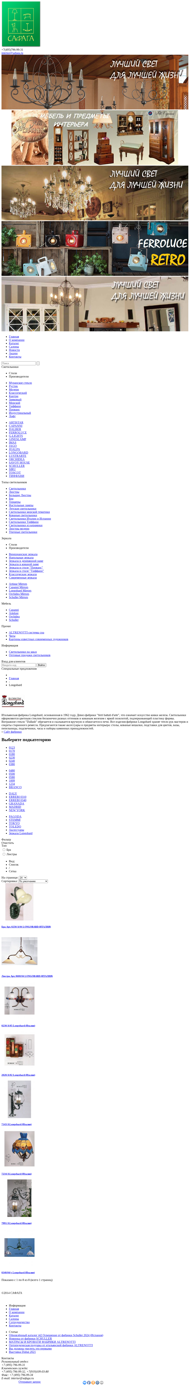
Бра (11, 498)
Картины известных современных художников (38, 639)
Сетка (12, 871)
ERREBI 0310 (17, 796)
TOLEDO (15, 826)
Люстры (14, 491)
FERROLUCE (18, 432)
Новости (14, 350)
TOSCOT (15, 472)
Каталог (14, 343)
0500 (12, 773)
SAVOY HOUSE (19, 462)
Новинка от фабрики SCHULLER (30, 1338)
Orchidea (14, 616)
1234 (12, 783)
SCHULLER (17, 465)
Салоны (14, 346)
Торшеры (15, 501)
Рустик (13, 386)
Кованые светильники (23, 515)
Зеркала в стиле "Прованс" (26, 567)
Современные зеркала (23, 577)
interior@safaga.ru (12, 53)
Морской (14, 402)
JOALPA (14, 449)
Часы (12, 635)
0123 (12, 747)
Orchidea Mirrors (19, 593)
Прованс (14, 409)
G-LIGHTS (16, 435)
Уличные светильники (23, 532)
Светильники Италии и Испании (30, 518)
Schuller (14, 619)
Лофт (12, 416)
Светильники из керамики (25, 525)
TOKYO (14, 823)
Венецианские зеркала (23, 554)
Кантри (13, 396)
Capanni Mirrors (18, 587)
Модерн (14, 389)
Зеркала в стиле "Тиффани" (26, 570)
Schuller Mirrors (18, 597)
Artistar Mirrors (18, 583)
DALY (13, 793)
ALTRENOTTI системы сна (26, 632)
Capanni (14, 609)
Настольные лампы (21, 505)
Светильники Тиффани (24, 522)
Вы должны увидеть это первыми (30, 1348)
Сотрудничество (19, 1322)
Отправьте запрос (30, 1381)
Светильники (17, 488)
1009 (12, 780)
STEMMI (14, 819)
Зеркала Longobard (20, 833)
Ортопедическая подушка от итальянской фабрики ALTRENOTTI (51, 1345)
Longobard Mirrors (20, 590)
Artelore (14, 613)
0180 (12, 754)
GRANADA (16, 803)
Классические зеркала (23, 574)
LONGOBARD (18, 452)
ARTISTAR (16, 422)
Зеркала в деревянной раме (26, 560)
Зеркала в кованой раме (24, 564)
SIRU (12, 469)
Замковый (15, 399)
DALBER (15, 429)
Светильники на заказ (23, 651)
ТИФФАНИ (16, 475)
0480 (12, 770)
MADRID (15, 806)
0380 (12, 764)
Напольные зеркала (21, 557)
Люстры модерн (19, 528)
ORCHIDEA (17, 459)
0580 (12, 777)
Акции (13, 353)
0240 (12, 760)
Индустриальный (20, 412)
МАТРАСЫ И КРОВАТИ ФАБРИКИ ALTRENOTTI (42, 1341)
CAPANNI (15, 425)
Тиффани (15, 406)
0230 (12, 757)
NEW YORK (17, 810)
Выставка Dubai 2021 (22, 1351)
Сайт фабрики (13, 731)
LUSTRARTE (17, 455)
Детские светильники (22, 508)
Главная (14, 336)
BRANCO (15, 787)
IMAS (12, 442)
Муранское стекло (20, 382)
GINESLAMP (17, 439)
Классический (18, 392)
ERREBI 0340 (17, 800)
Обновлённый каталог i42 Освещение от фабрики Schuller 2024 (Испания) (56, 1335)
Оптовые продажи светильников (29, 655)
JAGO (13, 445)
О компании (16, 340)
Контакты (15, 356)
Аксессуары (16, 829)
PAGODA (15, 816)
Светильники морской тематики (29, 511)
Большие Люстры (20, 495)
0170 (12, 750)
